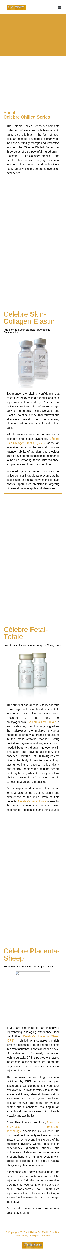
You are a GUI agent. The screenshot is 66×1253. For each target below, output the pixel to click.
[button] (59, 7)
